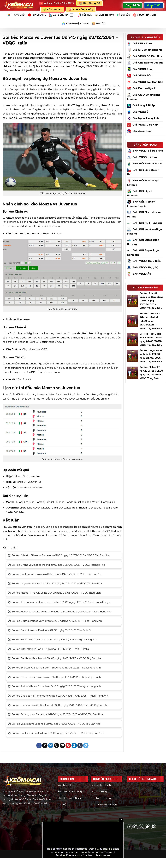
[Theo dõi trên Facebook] (130, 826)
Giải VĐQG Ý (140, 111)
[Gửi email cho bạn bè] (62, 745)
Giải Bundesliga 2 (144, 88)
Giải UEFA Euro (142, 43)
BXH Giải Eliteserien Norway (143, 242)
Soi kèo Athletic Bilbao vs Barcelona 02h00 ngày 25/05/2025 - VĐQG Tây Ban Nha (151, 301)
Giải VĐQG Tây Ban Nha (148, 81)
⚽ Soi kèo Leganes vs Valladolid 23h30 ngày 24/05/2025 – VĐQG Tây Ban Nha (55, 583)
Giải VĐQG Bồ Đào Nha (147, 56)
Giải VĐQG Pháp (143, 69)
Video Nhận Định (147, 14)
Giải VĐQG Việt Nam (145, 124)
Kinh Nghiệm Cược (77, 23)
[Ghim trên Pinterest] (68, 745)
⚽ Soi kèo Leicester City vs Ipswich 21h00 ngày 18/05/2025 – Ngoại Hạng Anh (54, 677)
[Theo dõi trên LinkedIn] (153, 826)
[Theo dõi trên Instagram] (135, 826)
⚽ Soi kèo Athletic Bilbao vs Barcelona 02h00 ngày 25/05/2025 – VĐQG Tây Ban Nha (59, 555)
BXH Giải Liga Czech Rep (143, 172)
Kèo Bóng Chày (83, 9)
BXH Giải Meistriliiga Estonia (143, 182)
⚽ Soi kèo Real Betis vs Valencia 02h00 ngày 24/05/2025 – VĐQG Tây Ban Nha (55, 574)
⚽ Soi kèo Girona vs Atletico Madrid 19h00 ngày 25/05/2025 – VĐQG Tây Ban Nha (56, 564)
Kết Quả (87, 14)
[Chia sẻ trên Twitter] (50, 745)
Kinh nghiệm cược (18, 319)
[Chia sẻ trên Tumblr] (80, 745)
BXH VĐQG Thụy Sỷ (145, 267)
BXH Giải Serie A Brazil (148, 163)
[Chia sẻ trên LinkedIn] (74, 745)
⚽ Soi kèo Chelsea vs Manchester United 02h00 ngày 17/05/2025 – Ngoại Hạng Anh (58, 695)
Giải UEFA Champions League (143, 97)
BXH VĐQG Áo (142, 273)
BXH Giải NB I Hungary (147, 222)
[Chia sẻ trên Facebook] (39, 745)
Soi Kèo (125, 14)
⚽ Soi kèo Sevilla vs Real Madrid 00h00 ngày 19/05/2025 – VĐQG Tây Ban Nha (54, 658)
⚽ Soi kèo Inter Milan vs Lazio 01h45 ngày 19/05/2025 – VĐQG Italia (48, 648)
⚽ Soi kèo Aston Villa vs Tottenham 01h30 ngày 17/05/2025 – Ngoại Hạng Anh (54, 686)
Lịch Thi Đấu (106, 14)
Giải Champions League (148, 62)
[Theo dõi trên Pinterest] (147, 826)
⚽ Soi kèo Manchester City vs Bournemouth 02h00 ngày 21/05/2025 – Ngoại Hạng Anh (59, 611)
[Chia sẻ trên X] (44, 745)
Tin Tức (100, 23)
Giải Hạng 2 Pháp (144, 105)
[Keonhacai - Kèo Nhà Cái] (18, 5)
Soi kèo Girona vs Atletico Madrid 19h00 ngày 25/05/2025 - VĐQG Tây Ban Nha (151, 321)
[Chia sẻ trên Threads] (56, 745)
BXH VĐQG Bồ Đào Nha (148, 150)
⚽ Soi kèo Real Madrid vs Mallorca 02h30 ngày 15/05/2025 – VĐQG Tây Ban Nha (55, 733)
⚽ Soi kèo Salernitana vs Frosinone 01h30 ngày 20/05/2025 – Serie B (49, 630)
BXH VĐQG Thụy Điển (147, 260)
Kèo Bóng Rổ (91, 3)
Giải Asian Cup (142, 131)
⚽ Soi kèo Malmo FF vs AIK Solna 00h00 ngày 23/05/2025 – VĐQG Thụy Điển (54, 592)
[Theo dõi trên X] (141, 826)
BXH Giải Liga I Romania (139, 193)
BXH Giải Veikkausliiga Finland (144, 231)
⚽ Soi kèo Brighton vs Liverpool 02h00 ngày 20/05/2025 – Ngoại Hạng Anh (52, 639)
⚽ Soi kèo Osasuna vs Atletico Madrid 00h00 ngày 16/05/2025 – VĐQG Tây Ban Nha (58, 705)
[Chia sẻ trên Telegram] (86, 745)
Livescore (39, 14)
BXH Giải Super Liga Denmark (143, 252)
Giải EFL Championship (147, 49)
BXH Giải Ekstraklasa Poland (144, 214)
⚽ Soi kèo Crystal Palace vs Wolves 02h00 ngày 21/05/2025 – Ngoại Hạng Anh (55, 620)
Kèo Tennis (54, 9)
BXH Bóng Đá (60, 14)
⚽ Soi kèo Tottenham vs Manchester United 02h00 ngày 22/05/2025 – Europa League (59, 602)
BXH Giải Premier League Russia (141, 204)
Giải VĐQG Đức (142, 75)
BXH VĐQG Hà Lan (145, 157)
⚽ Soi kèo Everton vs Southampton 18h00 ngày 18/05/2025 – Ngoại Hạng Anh (54, 667)
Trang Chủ (17, 14)
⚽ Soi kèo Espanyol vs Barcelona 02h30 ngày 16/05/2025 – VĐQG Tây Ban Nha (55, 714)
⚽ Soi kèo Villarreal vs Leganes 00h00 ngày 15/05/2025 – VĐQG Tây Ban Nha (54, 723)
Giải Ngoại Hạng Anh (146, 118)
